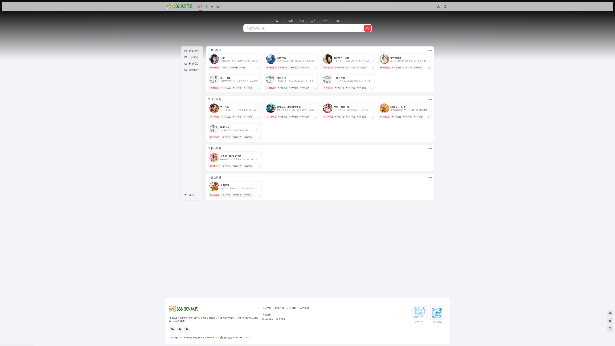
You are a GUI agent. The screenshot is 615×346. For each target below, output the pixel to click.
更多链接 (280, 319)
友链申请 (266, 307)
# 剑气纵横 (233, 67)
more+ (429, 50)
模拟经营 (215, 166)
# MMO (224, 67)
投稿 (218, 6)
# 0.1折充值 (282, 67)
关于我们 (304, 307)
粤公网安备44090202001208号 (236, 337)
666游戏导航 (191, 337)
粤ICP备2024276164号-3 (208, 337)
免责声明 (279, 307)
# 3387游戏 (304, 67)
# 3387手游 (293, 67)
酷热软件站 (268, 319)
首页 (200, 6)
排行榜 (209, 6)
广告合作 (291, 307)
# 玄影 (242, 67)
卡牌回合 (215, 116)
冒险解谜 (215, 195)
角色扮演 (215, 67)
